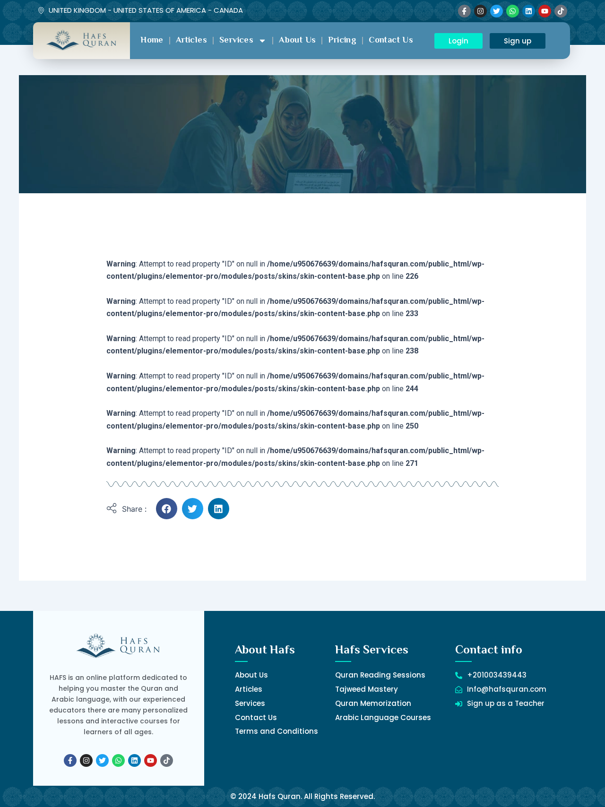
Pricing (342, 40)
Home (152, 40)
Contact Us (391, 40)
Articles (191, 40)
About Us (297, 40)
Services (236, 40)
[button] (166, 508)
